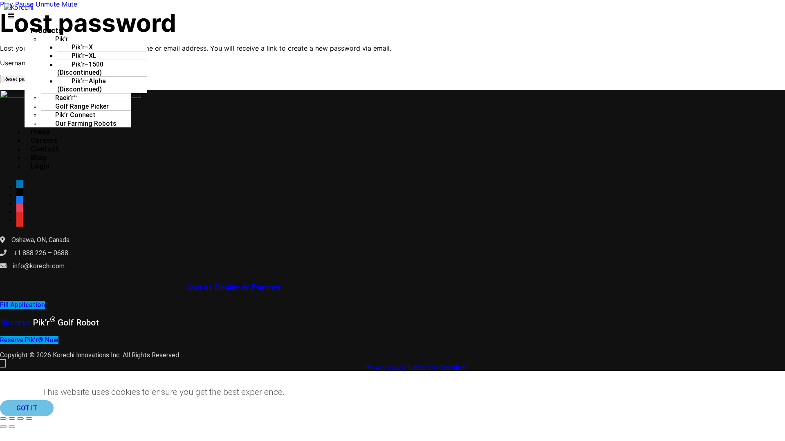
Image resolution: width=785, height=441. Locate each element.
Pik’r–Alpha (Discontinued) (81, 85)
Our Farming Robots (86, 123)
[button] (69, 15)
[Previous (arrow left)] (3, 426)
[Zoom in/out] (3, 418)
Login (40, 166)
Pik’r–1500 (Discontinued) (80, 68)
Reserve (16, 322)
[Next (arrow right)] (12, 426)
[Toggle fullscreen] (12, 418)
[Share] (20, 418)
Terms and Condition (436, 368)
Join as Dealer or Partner (233, 287)
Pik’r (44, 322)
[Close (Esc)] (29, 418)
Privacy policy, (385, 368)
